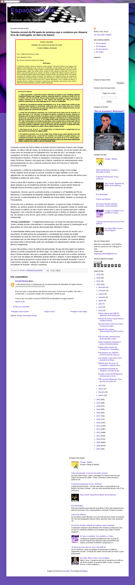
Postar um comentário (21, 307)
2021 (98, 403)
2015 (98, 423)
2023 (98, 284)
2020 (98, 406)
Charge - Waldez (111, 159)
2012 (98, 432)
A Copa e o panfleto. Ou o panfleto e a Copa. (96, 536)
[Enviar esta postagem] (47, 270)
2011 (98, 436)
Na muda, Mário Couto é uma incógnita (94, 558)
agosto (101, 300)
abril (100, 385)
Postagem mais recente (20, 311)
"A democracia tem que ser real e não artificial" (88, 547)
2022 (98, 399)
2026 (98, 274)
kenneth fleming (21, 281)
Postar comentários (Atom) (27, 315)
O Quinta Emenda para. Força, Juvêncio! (86, 484)
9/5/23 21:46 (20, 302)
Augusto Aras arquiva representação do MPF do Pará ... (110, 331)
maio (100, 310)
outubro (101, 294)
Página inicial (49, 311)
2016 (98, 419)
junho (100, 307)
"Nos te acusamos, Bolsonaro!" (109, 111)
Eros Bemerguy (102, 194)
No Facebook (101, 43)
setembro (102, 297)
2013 (98, 429)
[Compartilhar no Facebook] (57, 270)
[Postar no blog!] (53, 270)
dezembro (102, 287)
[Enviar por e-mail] (51, 270)
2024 (98, 281)
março (100, 389)
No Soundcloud (102, 49)
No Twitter (100, 52)
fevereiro (101, 392)
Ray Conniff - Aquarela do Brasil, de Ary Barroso (98, 495)
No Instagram (101, 46)
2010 (98, 439)
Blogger (84, 571)
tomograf (66, 571)
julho (100, 304)
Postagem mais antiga (78, 311)
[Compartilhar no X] (55, 270)
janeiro (101, 395)
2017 (98, 416)
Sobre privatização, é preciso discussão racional (89, 473)
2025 (98, 278)
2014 (98, 426)
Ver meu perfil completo (102, 35)
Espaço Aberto (33, 10)
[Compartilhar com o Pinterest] (59, 270)
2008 (98, 446)
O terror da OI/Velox (103, 199)
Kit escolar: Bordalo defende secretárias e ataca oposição (92, 525)
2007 (98, 449)
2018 (98, 413)
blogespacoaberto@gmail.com (105, 254)
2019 (98, 409)
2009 (98, 442)
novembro (102, 290)
